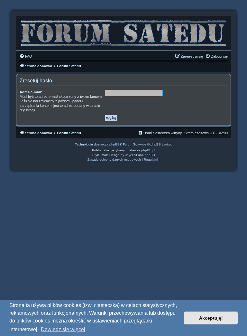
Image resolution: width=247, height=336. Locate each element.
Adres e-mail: (31, 92)
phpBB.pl (148, 150)
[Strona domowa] (123, 31)
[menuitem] (25, 56)
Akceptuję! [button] (211, 318)
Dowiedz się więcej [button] (63, 329)
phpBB (114, 144)
